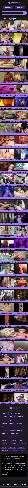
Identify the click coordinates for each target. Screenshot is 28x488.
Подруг (21, 440)
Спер (11, 413)
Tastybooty (21, 447)
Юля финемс (5, 450)
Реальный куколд (6, 420)
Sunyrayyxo (23, 443)
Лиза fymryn (13, 440)
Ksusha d (11, 430)
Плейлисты (8, 7)
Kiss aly (4, 426)
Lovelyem (4, 413)
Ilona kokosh (12, 447)
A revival (4, 430)
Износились (5, 433)
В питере (4, 423)
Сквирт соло (19, 416)
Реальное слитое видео (15, 423)
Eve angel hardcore (13, 426)
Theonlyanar (17, 437)
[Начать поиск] (25, 13)
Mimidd (23, 426)
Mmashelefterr (13, 443)
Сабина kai (14, 450)
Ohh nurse (4, 416)
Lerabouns (4, 443)
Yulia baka (4, 440)
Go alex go (19, 430)
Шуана (11, 416)
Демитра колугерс (7, 437)
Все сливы (20, 7)
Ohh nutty (17, 413)
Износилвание (14, 433)
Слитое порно (14, 482)
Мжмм (21, 450)
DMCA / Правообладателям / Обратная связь (14, 484)
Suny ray (4, 447)
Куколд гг (16, 420)
